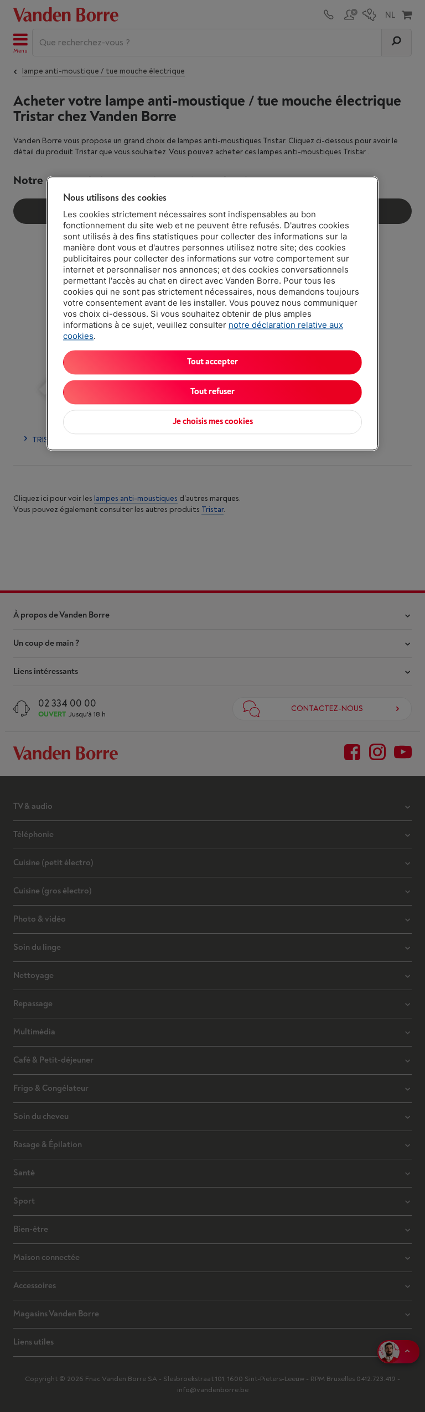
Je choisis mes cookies (213, 421)
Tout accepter (212, 362)
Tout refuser (212, 391)
